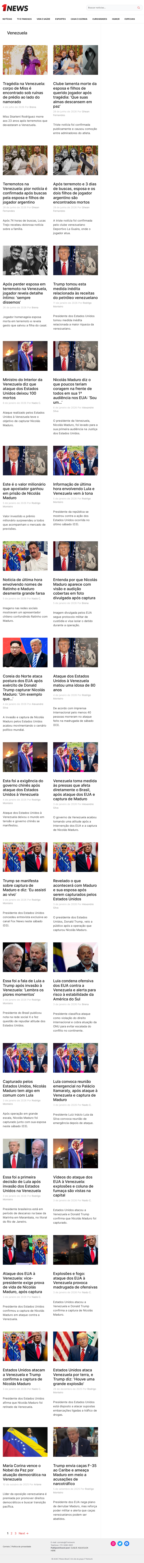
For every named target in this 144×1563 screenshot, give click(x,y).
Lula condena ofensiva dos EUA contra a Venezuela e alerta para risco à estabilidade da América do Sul (74, 990)
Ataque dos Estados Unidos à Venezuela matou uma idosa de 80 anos (74, 683)
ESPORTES (60, 19)
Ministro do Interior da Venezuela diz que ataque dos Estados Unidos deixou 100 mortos (22, 388)
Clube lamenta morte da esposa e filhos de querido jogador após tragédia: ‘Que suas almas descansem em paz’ (75, 95)
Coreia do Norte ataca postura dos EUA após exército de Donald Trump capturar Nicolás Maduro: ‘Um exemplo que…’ (24, 687)
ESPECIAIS (130, 19)
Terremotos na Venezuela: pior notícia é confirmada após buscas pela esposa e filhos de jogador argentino (25, 193)
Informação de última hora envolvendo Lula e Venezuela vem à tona (73, 489)
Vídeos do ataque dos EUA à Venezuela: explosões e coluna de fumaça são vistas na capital (73, 1186)
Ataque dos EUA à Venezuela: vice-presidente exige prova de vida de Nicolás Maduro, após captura (23, 1282)
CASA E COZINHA (79, 19)
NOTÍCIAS (7, 19)
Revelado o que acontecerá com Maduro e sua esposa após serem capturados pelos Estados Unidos (75, 890)
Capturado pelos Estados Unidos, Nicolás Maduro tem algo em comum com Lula (24, 1088)
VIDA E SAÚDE (43, 19)
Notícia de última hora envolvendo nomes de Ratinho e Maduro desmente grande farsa (24, 586)
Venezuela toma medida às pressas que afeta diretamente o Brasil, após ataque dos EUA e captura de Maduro (75, 790)
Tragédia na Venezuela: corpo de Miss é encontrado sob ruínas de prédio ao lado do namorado (24, 92)
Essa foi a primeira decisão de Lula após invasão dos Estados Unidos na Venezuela (22, 1184)
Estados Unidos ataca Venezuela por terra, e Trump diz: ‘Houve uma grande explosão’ (73, 1377)
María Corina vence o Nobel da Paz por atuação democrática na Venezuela (24, 1472)
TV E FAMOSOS (24, 19)
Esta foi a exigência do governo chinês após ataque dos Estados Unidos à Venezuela (23, 788)
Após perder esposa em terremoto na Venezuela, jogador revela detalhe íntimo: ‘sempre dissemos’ (25, 293)
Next (24, 1533)
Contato (6, 1546)
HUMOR (116, 19)
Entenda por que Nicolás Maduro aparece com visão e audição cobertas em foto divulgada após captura (75, 588)
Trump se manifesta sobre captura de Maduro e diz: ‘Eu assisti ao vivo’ (24, 888)
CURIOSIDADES (99, 19)
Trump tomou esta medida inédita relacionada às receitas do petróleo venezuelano (75, 291)
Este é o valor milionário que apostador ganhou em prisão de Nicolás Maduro (24, 491)
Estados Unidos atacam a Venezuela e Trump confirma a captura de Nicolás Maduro (24, 1377)
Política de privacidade (21, 1546)
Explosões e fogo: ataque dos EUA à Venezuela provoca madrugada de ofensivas (75, 1280)
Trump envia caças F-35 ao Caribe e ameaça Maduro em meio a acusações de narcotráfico (75, 1474)
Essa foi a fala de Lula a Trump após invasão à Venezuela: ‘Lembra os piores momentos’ (23, 988)
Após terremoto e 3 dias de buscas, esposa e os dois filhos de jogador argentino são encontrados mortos (74, 193)
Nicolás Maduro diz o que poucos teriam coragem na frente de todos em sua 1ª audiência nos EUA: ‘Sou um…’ (75, 391)
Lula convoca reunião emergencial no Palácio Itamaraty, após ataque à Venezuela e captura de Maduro (75, 1090)
